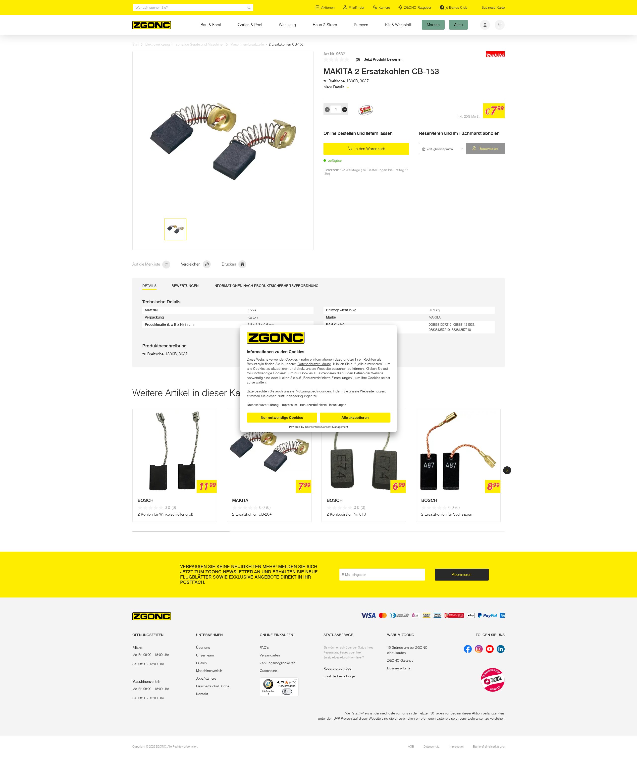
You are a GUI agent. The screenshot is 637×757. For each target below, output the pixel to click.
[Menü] (296, 680)
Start (135, 44)
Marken (433, 24)
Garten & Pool (250, 24)
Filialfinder (356, 7)
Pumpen (361, 24)
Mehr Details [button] (334, 87)
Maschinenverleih (209, 671)
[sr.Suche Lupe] (249, 7)
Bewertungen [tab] (185, 286)
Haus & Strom (325, 24)
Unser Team (205, 655)
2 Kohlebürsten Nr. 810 (346, 514)
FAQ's (264, 647)
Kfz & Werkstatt (398, 24)
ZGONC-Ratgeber (417, 7)
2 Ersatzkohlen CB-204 (252, 514)
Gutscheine (268, 671)
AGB (411, 746)
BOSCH (146, 500)
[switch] (287, 692)
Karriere (384, 7)
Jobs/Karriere (206, 678)
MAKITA (240, 500)
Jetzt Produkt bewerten (383, 59)
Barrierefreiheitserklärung (489, 746)
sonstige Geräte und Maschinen (200, 44)
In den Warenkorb (369, 148)
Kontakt (202, 694)
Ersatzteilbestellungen (340, 676)
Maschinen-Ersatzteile (247, 44)
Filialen (201, 663)
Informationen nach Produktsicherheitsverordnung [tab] (265, 286)
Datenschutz (431, 746)
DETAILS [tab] (149, 286)
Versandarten (270, 655)
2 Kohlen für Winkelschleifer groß (165, 514)
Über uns (203, 647)
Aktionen (328, 7)
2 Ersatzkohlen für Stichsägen (446, 514)
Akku (458, 24)
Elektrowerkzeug (157, 44)
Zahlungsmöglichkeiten (277, 663)
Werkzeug (287, 24)
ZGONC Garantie (400, 660)
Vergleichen (191, 264)
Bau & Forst (211, 24)
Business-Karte (493, 7)
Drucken (229, 264)
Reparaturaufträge (337, 668)
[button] (507, 470)
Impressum (456, 746)
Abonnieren (462, 574)
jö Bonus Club (456, 7)
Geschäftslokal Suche (212, 686)
